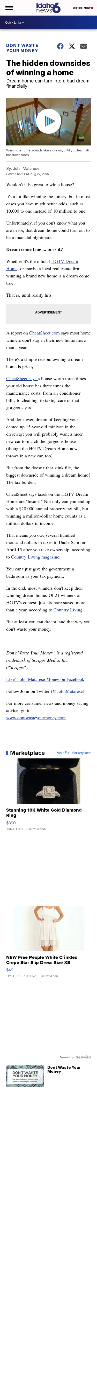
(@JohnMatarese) (67, 691)
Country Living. (69, 609)
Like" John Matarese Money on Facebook (45, 679)
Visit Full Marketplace (74, 753)
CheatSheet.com (44, 333)
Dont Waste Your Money (22, 48)
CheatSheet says (22, 378)
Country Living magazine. (36, 557)
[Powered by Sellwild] (83, 1057)
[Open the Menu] (8, 7)
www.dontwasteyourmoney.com (36, 717)
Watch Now (82, 8)
